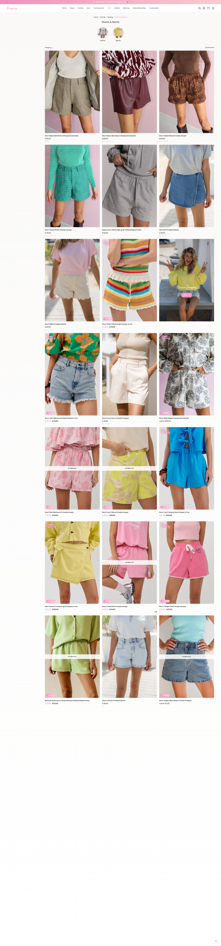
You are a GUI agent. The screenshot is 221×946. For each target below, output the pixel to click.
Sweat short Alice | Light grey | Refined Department (121, 230)
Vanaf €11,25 (164, 703)
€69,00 (162, 139)
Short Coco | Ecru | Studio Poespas (115, 418)
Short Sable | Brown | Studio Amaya (172, 136)
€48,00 (105, 703)
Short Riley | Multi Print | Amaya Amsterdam (62, 136)
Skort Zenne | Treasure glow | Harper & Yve (61, 606)
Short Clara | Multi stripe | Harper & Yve (117, 324)
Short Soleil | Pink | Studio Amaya (114, 606)
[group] (110, 2)
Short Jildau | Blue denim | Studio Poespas (175, 701)
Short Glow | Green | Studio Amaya (58, 230)
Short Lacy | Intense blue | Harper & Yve (174, 512)
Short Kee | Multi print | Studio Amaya (59, 512)
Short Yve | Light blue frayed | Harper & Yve (61, 418)
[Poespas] (13, 8)
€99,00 (48, 139)
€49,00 (162, 233)
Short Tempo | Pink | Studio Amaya (172, 606)
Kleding (110, 17)
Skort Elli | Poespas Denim (169, 230)
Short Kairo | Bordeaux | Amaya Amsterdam (119, 136)
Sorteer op (48, 48)
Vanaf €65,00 (165, 421)
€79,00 (48, 233)
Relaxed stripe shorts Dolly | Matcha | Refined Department (67, 701)
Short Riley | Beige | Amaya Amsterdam (174, 418)
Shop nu (186, 295)
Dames (102, 17)
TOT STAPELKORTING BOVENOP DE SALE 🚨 (110, 2)
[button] (72, 8)
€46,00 (105, 421)
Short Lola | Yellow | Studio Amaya (115, 512)
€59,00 (105, 233)
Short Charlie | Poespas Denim (113, 701)
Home (96, 17)
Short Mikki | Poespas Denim (55, 324)
